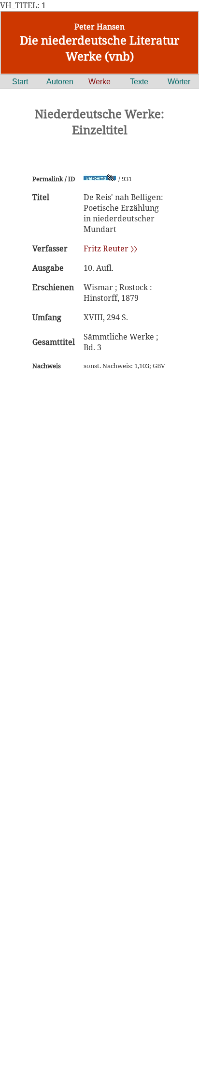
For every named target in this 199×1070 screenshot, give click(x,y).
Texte (139, 82)
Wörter (179, 82)
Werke (99, 82)
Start (20, 82)
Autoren (59, 82)
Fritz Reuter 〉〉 (110, 248)
